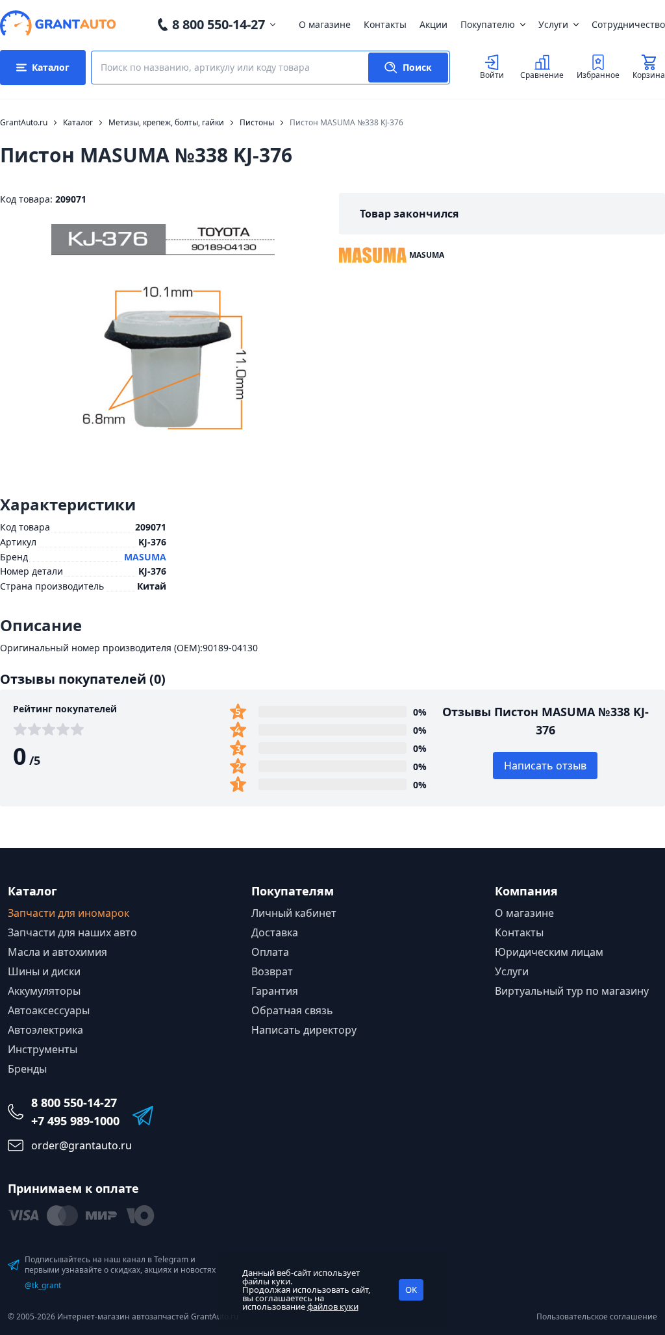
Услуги (553, 24)
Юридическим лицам (549, 952)
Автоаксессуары (49, 1010)
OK (411, 1289)
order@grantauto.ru (81, 1145)
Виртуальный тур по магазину (572, 991)
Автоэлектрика (45, 1030)
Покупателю (487, 24)
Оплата (270, 952)
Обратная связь (292, 1010)
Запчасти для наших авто (72, 932)
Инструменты (42, 1049)
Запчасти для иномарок (68, 913)
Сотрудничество (628, 24)
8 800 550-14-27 (218, 24)
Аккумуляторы (44, 991)
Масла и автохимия (57, 952)
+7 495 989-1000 (75, 1121)
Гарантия (274, 991)
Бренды (27, 1069)
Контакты (385, 24)
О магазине (325, 24)
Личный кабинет (293, 913)
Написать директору (304, 1030)
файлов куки (332, 1306)
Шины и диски (44, 971)
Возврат (272, 971)
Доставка (274, 932)
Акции (433, 24)
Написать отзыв (545, 765)
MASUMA (145, 557)
